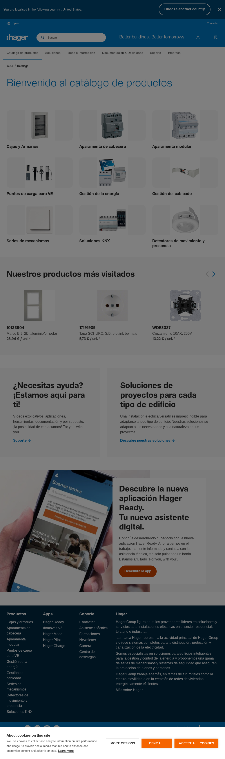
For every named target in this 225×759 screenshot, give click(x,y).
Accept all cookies (196, 743)
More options (123, 743)
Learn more (66, 751)
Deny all (157, 743)
